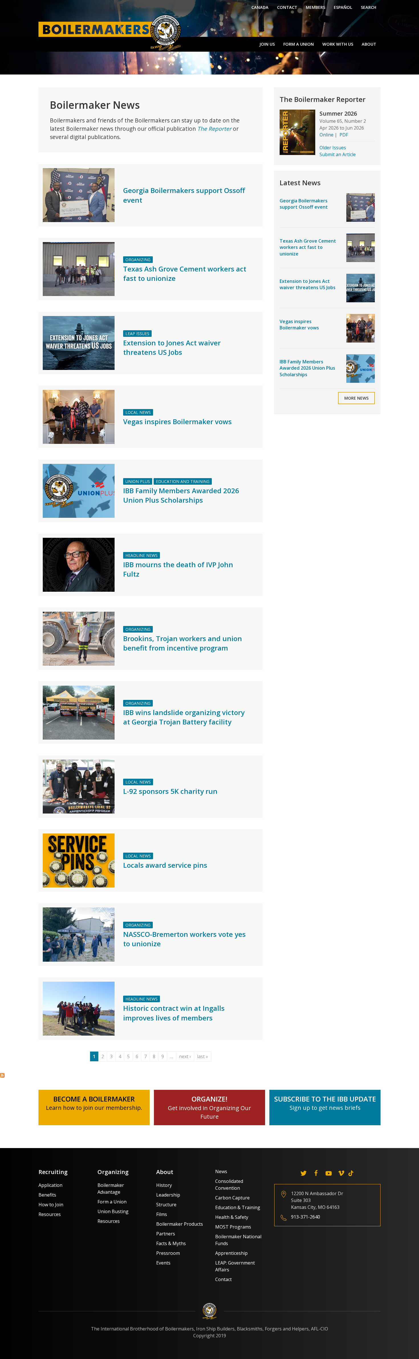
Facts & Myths (171, 1243)
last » (202, 1056)
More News (356, 398)
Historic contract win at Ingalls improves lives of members (174, 1012)
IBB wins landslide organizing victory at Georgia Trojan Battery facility (184, 717)
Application (50, 1185)
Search (368, 7)
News (221, 1171)
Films (161, 1214)
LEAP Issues (137, 333)
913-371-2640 (305, 1217)
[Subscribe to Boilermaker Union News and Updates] (2, 1075)
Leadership (168, 1195)
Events (163, 1263)
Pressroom (168, 1253)
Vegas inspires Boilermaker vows (177, 421)
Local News (138, 412)
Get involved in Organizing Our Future (209, 1108)
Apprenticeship (231, 1253)
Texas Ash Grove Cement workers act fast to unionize (308, 247)
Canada (260, 7)
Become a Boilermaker (94, 1099)
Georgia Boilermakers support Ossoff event (304, 204)
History (164, 1185)
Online (326, 135)
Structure (166, 1204)
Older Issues (333, 147)
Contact (287, 7)
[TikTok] (351, 1173)
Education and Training (183, 481)
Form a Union (298, 44)
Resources (49, 1214)
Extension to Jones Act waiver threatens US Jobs (172, 347)
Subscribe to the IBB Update (325, 1099)
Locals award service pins (165, 865)
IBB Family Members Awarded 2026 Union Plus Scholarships (181, 495)
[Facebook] (316, 1173)
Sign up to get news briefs (325, 1108)
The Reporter (214, 128)
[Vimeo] (341, 1173)
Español (343, 7)
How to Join (50, 1204)
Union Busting (113, 1211)
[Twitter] (303, 1173)
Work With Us (337, 44)
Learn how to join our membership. (94, 1108)
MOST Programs (233, 1227)
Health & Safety (231, 1217)
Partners (165, 1234)
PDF (343, 135)
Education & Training (237, 1207)
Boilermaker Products (179, 1224)
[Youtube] (328, 1173)
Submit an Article (338, 154)
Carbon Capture (232, 1198)
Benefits (47, 1195)
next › (185, 1056)
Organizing (137, 259)
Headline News (141, 555)
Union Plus (137, 481)
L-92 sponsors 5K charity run (170, 791)
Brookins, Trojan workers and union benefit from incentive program (182, 643)
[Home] (111, 32)
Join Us (267, 44)
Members (315, 7)
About (369, 44)
